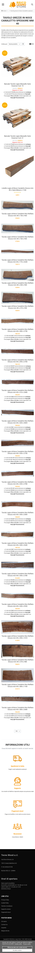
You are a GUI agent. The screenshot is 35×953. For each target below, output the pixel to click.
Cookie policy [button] (18, 944)
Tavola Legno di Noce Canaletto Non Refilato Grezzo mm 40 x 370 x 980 (17, 661)
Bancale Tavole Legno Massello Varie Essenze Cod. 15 (17, 85)
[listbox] (14, 44)
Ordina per (4, 44)
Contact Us (4, 924)
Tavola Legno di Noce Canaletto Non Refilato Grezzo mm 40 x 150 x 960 (17, 215)
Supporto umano (6, 909)
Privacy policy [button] (27, 944)
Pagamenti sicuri (6, 912)
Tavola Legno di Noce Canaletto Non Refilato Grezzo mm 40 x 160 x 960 (17, 238)
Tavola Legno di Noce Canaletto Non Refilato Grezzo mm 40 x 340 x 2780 (17, 574)
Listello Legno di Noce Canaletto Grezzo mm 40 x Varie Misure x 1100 (17, 189)
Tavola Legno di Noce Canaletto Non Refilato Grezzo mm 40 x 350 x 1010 (17, 637)
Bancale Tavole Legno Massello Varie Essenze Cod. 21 (17, 137)
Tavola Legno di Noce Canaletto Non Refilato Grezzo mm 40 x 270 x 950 (17, 307)
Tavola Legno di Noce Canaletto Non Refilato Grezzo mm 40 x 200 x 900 (17, 284)
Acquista (3, 927)
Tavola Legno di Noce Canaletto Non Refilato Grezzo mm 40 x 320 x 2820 (17, 422)
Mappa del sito (5, 930)
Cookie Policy (5, 903)
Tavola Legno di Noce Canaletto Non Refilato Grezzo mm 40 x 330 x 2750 (17, 452)
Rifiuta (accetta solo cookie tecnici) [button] (17, 947)
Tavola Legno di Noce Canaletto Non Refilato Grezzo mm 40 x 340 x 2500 (17, 513)
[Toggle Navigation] (3, 4)
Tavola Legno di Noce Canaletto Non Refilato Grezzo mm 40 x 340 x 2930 (17, 605)
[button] (32, 4)
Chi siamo (4, 921)
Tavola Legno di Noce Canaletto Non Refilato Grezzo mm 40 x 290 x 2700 (17, 361)
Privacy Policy (5, 900)
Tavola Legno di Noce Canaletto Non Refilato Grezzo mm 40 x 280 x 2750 (17, 330)
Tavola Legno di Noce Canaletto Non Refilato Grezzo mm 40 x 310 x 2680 (17, 391)
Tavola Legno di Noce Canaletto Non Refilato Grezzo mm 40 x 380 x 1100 (17, 685)
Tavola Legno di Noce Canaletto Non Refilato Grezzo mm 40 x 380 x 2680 (17, 708)
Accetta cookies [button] (17, 950)
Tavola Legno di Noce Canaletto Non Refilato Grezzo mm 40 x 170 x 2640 (17, 261)
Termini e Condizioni (6, 906)
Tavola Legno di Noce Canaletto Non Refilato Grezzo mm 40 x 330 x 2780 (17, 483)
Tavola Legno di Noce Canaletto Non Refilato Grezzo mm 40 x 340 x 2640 (17, 544)
